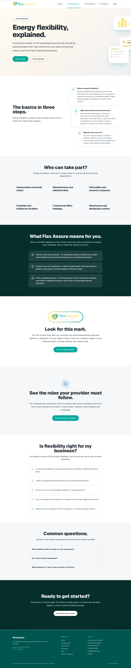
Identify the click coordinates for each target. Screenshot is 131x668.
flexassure (19, 637)
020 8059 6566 (93, 648)
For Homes (104, 4)
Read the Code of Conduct (65, 418)
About (60, 4)
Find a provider (38, 59)
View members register (65, 350)
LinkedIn (90, 654)
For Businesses (73, 4)
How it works (20, 59)
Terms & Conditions (67, 654)
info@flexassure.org (94, 651)
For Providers (89, 4)
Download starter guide (65, 613)
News (115, 4)
